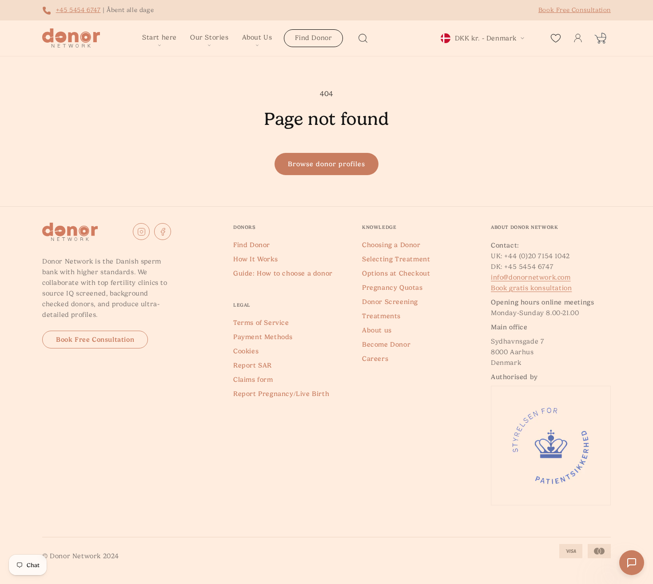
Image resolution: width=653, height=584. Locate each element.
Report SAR (252, 365)
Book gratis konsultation (531, 288)
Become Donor (386, 344)
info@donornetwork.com (531, 277)
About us (377, 330)
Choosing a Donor (391, 245)
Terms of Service (261, 323)
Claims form (253, 380)
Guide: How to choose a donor (283, 273)
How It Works (255, 259)
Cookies (246, 351)
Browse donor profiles (326, 164)
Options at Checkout (396, 273)
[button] (159, 38)
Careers (375, 359)
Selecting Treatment (396, 259)
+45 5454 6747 (78, 9)
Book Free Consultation (95, 340)
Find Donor (251, 245)
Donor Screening (390, 302)
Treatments (381, 316)
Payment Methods (263, 337)
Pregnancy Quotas (392, 288)
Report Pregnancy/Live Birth (281, 394)
